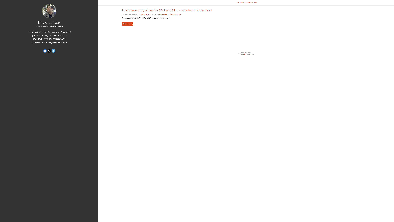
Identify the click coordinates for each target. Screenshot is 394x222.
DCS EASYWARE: (49, 42)
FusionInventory (145, 14)
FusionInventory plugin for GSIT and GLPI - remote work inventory (167, 10)
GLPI (176, 14)
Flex (250, 54)
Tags (255, 2)
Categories (249, 2)
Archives (242, 2)
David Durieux (49, 22)
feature (172, 14)
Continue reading (128, 24)
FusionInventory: (49, 32)
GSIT (180, 14)
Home (237, 2)
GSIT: (49, 35)
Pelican (244, 54)
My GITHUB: (49, 38)
